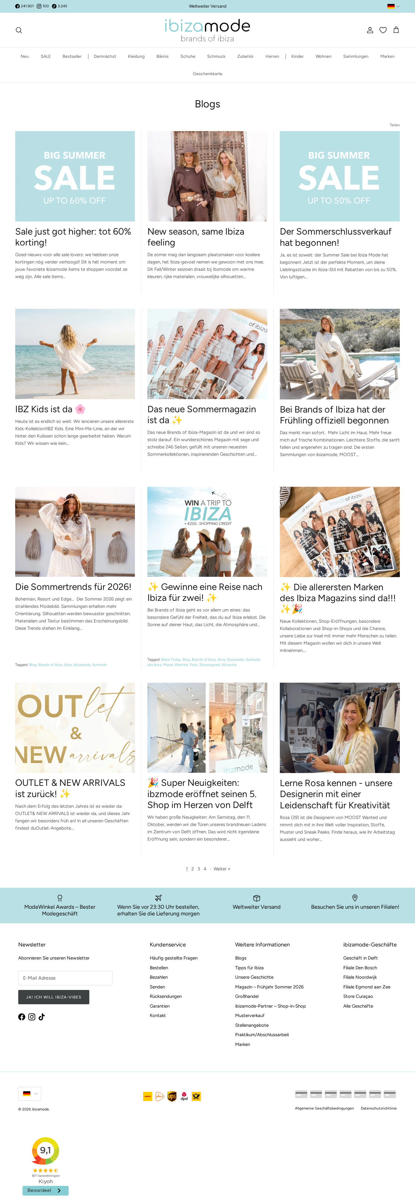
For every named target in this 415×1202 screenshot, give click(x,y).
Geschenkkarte (207, 73)
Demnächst (105, 56)
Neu (25, 56)
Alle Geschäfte (358, 1006)
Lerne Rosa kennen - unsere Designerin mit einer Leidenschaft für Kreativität (336, 793)
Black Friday (171, 659)
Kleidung (136, 56)
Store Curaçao (358, 996)
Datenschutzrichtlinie (379, 1108)
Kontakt (158, 1015)
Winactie (229, 665)
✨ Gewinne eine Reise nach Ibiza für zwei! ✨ (204, 592)
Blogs (240, 958)
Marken (387, 56)
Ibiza (68, 665)
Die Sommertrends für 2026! (73, 586)
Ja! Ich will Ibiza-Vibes (53, 997)
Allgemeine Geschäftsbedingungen (324, 1108)
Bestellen (159, 967)
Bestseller (72, 56)
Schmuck (216, 56)
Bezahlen (159, 977)
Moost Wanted (175, 665)
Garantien (160, 1006)
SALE (46, 56)
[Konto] (369, 30)
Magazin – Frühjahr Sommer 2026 (269, 987)
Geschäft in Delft (360, 958)
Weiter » (222, 869)
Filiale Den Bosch (360, 967)
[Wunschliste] (383, 30)
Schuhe (187, 56)
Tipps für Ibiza (249, 967)
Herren (272, 56)
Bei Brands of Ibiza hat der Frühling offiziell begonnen (334, 415)
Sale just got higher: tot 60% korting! (73, 237)
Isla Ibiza (154, 665)
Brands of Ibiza (50, 665)
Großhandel (247, 996)
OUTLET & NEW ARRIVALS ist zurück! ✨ (70, 788)
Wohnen (323, 56)
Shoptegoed (209, 665)
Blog (32, 665)
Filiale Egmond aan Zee (366, 987)
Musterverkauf (250, 1015)
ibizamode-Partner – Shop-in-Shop (270, 1006)
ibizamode (40, 1109)
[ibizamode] (207, 30)
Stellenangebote (252, 1025)
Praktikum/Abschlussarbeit (262, 1034)
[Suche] (18, 30)
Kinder (297, 56)
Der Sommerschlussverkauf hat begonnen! (336, 237)
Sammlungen (356, 56)
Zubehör (245, 56)
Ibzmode (99, 665)
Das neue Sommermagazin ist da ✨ (201, 414)
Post (193, 665)
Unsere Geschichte (254, 977)
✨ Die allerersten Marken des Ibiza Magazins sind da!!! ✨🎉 (338, 598)
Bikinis (162, 56)
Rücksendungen (166, 996)
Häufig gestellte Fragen (173, 958)
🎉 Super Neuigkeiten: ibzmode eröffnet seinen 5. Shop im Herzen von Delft (201, 793)
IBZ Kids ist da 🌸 (50, 409)
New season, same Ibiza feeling (195, 237)
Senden (157, 987)
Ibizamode (82, 665)
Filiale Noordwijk (360, 977)
